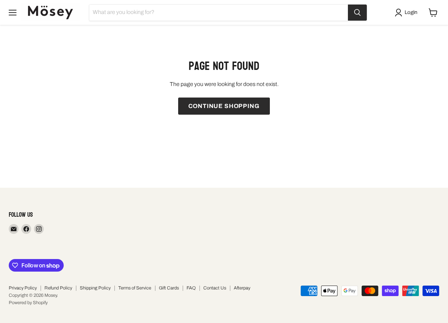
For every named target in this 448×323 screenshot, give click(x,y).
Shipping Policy (95, 288)
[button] (407, 12)
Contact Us (214, 288)
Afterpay (242, 288)
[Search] (357, 13)
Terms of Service (134, 288)
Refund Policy (58, 288)
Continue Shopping (223, 106)
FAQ (191, 288)
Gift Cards (169, 288)
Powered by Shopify (28, 302)
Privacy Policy (23, 288)
